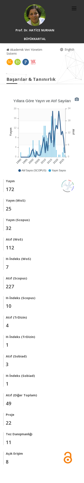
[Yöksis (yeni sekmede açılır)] (33, 62)
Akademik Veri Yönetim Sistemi (24, 52)
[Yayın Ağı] (67, 185)
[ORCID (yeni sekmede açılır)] (17, 62)
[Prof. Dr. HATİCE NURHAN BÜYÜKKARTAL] (34, 15)
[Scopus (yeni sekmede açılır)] (9, 62)
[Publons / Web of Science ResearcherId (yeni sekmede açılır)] (25, 62)
